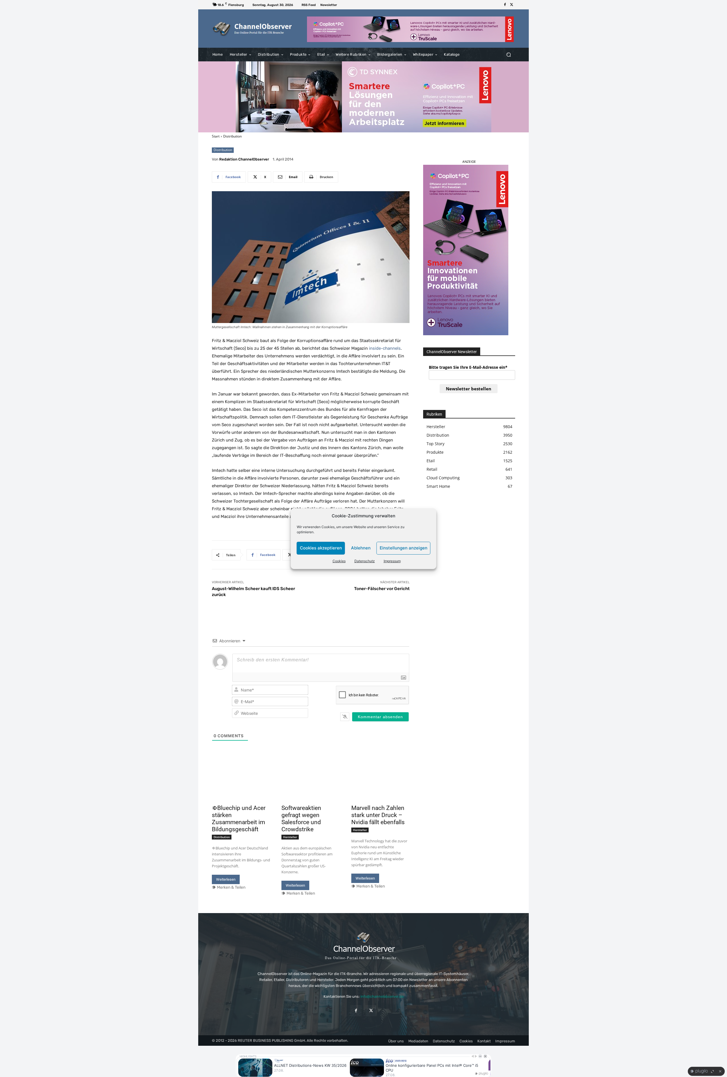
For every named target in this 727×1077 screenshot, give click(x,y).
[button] (508, 54)
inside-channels (385, 348)
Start (216, 136)
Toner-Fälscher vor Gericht (382, 588)
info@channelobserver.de (382, 996)
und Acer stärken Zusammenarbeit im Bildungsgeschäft (239, 819)
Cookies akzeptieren (321, 548)
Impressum (392, 561)
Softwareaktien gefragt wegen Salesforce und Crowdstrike (301, 819)
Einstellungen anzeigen (403, 548)
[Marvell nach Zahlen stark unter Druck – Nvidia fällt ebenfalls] (380, 787)
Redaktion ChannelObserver (244, 159)
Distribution (232, 136)
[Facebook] (505, 4)
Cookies (339, 561)
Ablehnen (361, 548)
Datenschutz (364, 561)
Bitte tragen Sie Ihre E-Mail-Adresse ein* (468, 367)
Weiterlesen (225, 879)
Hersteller (290, 837)
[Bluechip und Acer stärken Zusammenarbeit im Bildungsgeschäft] (241, 787)
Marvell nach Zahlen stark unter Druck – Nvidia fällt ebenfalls (378, 815)
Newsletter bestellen (468, 388)
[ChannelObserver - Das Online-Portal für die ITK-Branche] (252, 28)
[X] (511, 4)
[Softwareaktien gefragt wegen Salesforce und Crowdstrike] (310, 787)
